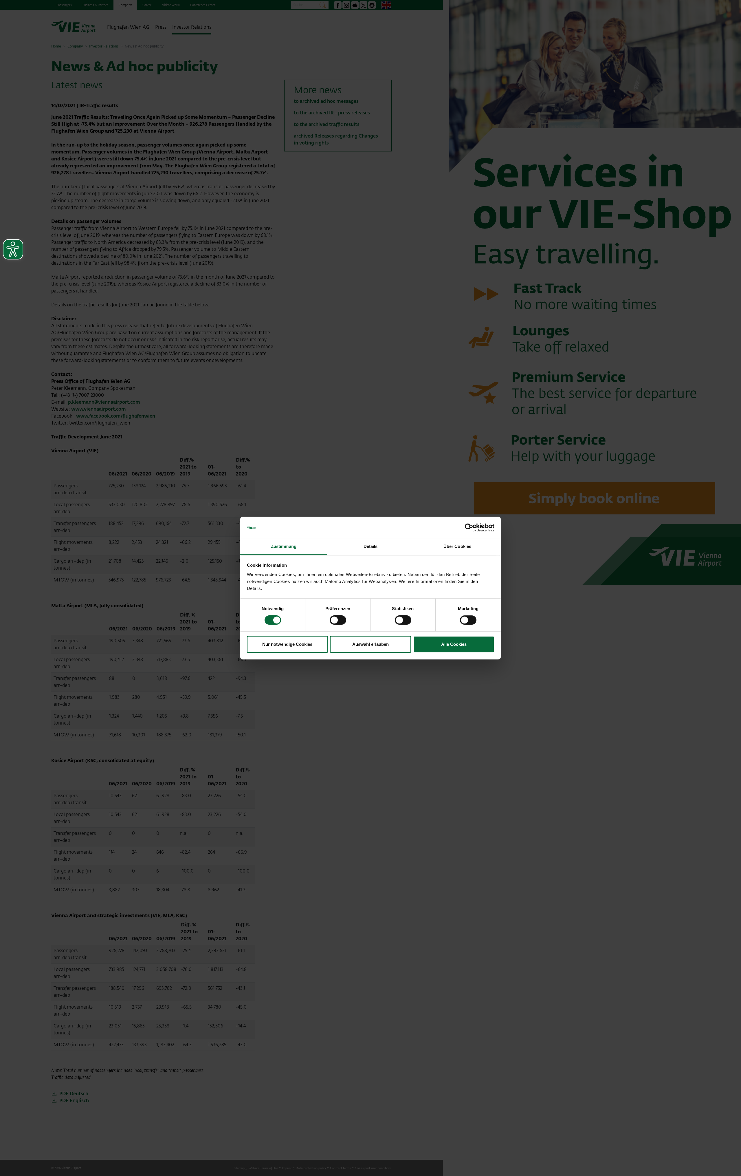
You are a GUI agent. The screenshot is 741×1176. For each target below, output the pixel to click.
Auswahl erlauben (370, 644)
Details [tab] (371, 546)
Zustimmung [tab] (284, 546)
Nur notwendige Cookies (287, 644)
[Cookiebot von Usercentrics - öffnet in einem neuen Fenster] (469, 527)
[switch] (338, 620)
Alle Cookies (454, 644)
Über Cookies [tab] (457, 546)
